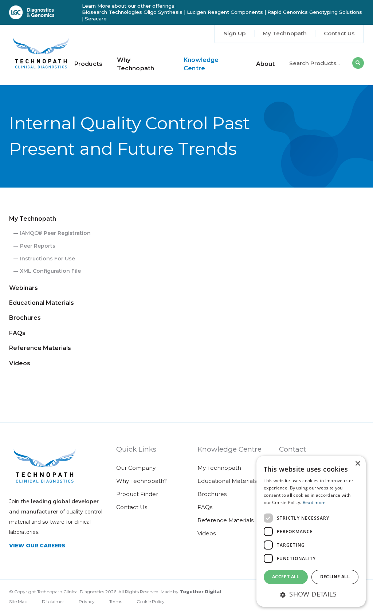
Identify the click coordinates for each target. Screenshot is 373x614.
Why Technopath (135, 63)
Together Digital (200, 591)
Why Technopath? (141, 480)
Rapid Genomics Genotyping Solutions (314, 12)
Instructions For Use (47, 258)
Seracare (96, 18)
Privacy (87, 601)
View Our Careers (37, 545)
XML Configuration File (50, 271)
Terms (115, 601)
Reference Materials (40, 348)
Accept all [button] (285, 577)
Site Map (18, 601)
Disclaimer (53, 601)
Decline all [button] (335, 577)
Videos (19, 363)
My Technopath (285, 33)
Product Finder (137, 494)
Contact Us (339, 33)
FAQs (17, 333)
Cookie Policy (151, 601)
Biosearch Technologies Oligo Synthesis (132, 12)
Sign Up (235, 33)
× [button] (357, 464)
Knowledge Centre (201, 63)
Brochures (25, 317)
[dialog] (311, 531)
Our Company (136, 467)
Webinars (23, 287)
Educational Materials (41, 302)
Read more (314, 502)
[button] (311, 594)
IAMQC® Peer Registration (55, 233)
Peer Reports (37, 246)
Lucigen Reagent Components (225, 12)
